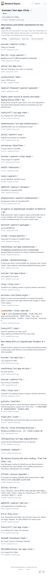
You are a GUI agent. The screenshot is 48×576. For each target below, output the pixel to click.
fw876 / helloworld (10, 167)
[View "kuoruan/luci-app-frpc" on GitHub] (24, 357)
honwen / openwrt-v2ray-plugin (16, 156)
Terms (28, 569)
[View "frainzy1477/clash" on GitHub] (20, 328)
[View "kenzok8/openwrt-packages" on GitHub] (30, 225)
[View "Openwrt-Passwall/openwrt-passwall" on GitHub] (38, 88)
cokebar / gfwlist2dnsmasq (14, 260)
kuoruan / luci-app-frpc (12, 357)
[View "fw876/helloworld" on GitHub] (20, 167)
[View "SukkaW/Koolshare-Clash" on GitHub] (27, 538)
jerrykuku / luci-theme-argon (14, 295)
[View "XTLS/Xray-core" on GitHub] (18, 514)
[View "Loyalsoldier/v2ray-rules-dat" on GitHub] (30, 311)
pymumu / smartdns (10, 401)
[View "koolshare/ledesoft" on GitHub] (21, 450)
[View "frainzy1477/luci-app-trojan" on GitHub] (29, 527)
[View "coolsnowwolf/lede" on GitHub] (21, 77)
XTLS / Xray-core (9, 514)
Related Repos (12, 3)
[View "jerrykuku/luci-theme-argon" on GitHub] (29, 295)
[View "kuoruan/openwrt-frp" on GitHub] (23, 379)
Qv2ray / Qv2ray (9, 487)
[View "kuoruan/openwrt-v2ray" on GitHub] (26, 44)
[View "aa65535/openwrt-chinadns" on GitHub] (30, 187)
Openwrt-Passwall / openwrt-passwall (19, 88)
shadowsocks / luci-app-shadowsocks (19, 123)
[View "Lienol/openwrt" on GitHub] (18, 176)
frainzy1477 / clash (10, 328)
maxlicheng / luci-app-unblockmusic (18, 247)
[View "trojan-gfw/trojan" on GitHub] (20, 417)
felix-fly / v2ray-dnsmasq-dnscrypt (17, 428)
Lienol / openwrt (8, 176)
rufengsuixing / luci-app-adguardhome (19, 439)
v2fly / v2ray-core (9, 390)
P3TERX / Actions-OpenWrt (14, 474)
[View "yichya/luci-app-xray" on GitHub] (23, 66)
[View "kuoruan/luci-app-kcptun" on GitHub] (27, 273)
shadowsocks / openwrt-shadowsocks (19, 198)
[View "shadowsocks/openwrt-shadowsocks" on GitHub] (39, 198)
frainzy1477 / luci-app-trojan (14, 527)
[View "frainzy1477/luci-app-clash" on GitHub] (28, 113)
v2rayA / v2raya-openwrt (13, 236)
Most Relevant (14, 39)
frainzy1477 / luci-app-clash (14, 112)
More (5, 13)
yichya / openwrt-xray (11, 134)
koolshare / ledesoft (10, 449)
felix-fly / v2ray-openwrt (12, 55)
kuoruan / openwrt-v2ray (13, 44)
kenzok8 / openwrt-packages (15, 225)
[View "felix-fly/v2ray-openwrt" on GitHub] (25, 55)
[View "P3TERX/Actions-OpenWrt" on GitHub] (28, 474)
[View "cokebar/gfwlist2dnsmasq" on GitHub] (28, 260)
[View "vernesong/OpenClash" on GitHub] (24, 145)
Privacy (20, 569)
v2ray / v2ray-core (10, 284)
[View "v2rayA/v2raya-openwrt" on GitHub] (26, 236)
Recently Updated (37, 39)
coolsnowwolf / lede (10, 77)
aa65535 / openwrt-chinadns (15, 187)
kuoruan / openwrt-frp (11, 379)
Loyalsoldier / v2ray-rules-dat (15, 310)
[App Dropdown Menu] (44, 4)
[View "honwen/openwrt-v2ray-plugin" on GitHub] (33, 156)
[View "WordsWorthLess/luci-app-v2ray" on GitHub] (34, 549)
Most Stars (25, 39)
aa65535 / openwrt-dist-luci (14, 503)
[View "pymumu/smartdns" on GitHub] (21, 401)
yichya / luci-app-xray (11, 66)
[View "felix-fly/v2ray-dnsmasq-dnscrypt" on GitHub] (35, 428)
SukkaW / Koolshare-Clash (13, 538)
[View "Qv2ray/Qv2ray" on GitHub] (18, 487)
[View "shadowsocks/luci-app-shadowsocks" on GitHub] (38, 123)
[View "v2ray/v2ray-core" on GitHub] (20, 284)
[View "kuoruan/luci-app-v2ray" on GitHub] (31, 10)
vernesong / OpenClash (12, 145)
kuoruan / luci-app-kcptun (13, 273)
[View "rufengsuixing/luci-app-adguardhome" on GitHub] (38, 439)
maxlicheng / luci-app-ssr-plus (15, 368)
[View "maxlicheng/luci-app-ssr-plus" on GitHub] (31, 368)
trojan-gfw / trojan (9, 417)
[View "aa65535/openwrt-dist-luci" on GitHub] (29, 503)
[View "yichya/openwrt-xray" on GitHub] (23, 134)
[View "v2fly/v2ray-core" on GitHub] (19, 390)
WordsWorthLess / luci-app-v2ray (17, 549)
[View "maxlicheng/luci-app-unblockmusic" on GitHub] (36, 247)
